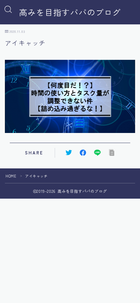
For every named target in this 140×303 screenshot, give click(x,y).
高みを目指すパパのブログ (70, 12)
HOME (11, 175)
